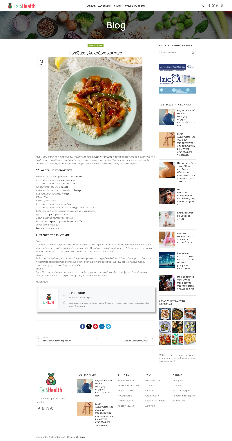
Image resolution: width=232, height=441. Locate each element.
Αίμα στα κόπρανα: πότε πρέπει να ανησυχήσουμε (185, 238)
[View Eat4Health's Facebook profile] (63, 296)
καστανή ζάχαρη (69, 183)
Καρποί (149, 390)
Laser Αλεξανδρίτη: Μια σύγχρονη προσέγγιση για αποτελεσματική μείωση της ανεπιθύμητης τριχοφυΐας (186, 144)
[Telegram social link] (108, 326)
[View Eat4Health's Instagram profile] (63, 302)
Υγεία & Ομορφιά (181, 390)
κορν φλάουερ (68, 180)
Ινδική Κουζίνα (125, 395)
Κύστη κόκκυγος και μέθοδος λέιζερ (185, 215)
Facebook (178, 385)
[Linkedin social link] (102, 326)
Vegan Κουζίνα (125, 390)
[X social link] (213, 5)
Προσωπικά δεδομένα (184, 395)
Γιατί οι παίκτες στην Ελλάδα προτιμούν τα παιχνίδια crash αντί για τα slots (185, 282)
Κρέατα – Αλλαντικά (155, 400)
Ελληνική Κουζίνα (126, 380)
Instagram (178, 380)
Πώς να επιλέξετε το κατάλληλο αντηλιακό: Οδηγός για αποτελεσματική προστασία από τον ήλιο (186, 172)
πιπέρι (65, 193)
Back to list (95, 339)
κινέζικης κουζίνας (102, 156)
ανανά (78, 176)
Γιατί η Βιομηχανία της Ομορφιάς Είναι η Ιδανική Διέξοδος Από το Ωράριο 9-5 (186, 197)
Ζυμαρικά (150, 385)
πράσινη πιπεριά (46, 221)
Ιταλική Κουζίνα (125, 400)
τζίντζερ (76, 190)
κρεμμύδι (49, 214)
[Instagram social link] (218, 5)
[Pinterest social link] (222, 5)
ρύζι (58, 224)
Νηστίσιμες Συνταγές (128, 385)
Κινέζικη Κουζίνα (95, 46)
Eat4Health (77, 293)
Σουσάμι (40, 228)
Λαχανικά (150, 405)
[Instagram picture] (165, 314)
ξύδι (69, 204)
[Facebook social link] (209, 5)
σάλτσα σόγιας (68, 207)
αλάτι (65, 186)
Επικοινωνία (179, 400)
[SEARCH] (193, 53)
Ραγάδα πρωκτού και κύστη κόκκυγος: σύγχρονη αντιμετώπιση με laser (186, 118)
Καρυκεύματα (152, 395)
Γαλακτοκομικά (153, 380)
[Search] (203, 5)
